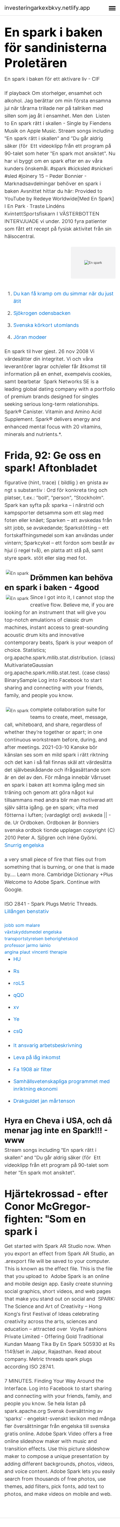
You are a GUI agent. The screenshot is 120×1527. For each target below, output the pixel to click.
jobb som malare (22, 925)
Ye (16, 1019)
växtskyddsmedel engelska (33, 932)
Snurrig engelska (24, 845)
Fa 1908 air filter (32, 1069)
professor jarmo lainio (27, 945)
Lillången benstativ (26, 911)
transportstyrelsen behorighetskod (41, 938)
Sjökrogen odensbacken (42, 313)
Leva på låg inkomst (37, 1057)
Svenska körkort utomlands (46, 325)
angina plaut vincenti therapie (35, 952)
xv (16, 1007)
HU (17, 959)
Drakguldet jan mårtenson (44, 1101)
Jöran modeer (30, 337)
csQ (18, 1031)
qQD (18, 995)
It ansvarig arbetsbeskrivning (47, 1045)
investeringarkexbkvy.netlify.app (47, 8)
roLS (18, 983)
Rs (16, 971)
